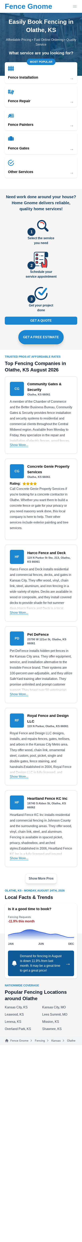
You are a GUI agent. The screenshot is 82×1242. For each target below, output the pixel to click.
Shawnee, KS (52, 1029)
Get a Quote (41, 320)
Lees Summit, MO (54, 1014)
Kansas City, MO (54, 1007)
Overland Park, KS (18, 1029)
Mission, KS (50, 1021)
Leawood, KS (14, 1014)
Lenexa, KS (13, 1021)
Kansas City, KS (16, 1007)
